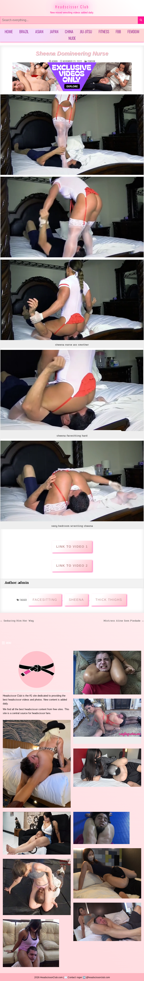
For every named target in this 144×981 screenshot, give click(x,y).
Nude (72, 38)
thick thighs (108, 600)
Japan (54, 31)
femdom (91, 61)
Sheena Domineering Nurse (72, 53)
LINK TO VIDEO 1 (72, 546)
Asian (39, 31)
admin (55, 61)
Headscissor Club (72, 6)
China (69, 31)
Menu (8, 643)
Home (9, 31)
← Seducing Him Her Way (17, 621)
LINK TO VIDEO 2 (72, 565)
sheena (76, 600)
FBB (118, 31)
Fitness (104, 31)
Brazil (24, 31)
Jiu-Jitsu (86, 31)
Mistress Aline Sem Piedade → (124, 621)
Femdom (133, 31)
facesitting (45, 600)
